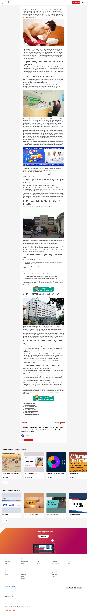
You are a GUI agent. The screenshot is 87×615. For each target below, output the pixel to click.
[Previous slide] (3, 482)
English (6, 588)
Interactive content (24, 561)
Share (24, 422)
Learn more (43, 536)
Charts (6, 568)
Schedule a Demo (55, 570)
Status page (54, 574)
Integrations (23, 576)
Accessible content (24, 567)
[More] (65, 7)
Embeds (22, 563)
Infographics (7, 561)
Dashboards (7, 565)
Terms (6, 603)
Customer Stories (55, 563)
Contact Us (7, 586)
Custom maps (23, 574)
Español (18, 588)
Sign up (83, 2)
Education (38, 570)
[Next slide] (6, 482)
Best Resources (55, 568)
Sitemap (53, 576)
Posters (6, 574)
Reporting (38, 565)
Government (39, 567)
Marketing (38, 563)
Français (22, 588)
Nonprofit (38, 568)
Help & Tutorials (55, 561)
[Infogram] (5, 2)
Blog (68, 565)
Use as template (76, 2)
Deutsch (10, 588)
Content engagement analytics (26, 568)
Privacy (11, 603)
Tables (6, 570)
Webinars (54, 567)
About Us (69, 561)
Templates (23, 578)
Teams (38, 572)
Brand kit (22, 565)
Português (14, 588)
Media (38, 561)
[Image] (43, 156)
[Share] (22, 440)
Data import (23, 572)
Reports (6, 563)
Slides (6, 572)
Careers (69, 563)
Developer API (54, 572)
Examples (54, 565)
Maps (6, 567)
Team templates (24, 570)
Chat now (14, 586)
